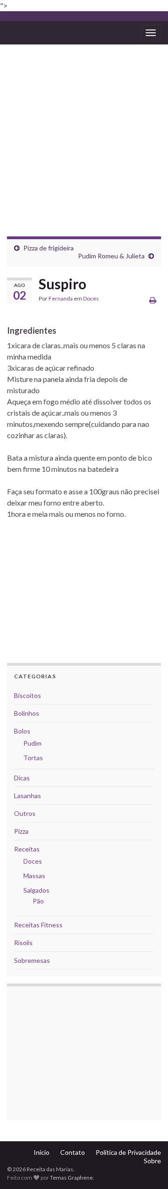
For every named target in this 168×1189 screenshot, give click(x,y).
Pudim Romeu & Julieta (111, 256)
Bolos (22, 731)
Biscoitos (27, 695)
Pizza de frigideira (48, 248)
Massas (34, 876)
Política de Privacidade (128, 1152)
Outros (24, 813)
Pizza (21, 831)
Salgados (36, 890)
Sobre (152, 1161)
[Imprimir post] (152, 299)
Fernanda (61, 298)
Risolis (23, 943)
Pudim (32, 743)
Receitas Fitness (38, 925)
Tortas (33, 758)
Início (41, 1152)
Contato (72, 1152)
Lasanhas (27, 796)
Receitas (27, 849)
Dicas (22, 778)
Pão (38, 901)
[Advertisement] (84, 133)
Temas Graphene (71, 1177)
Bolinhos (26, 713)
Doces (91, 298)
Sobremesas (32, 960)
